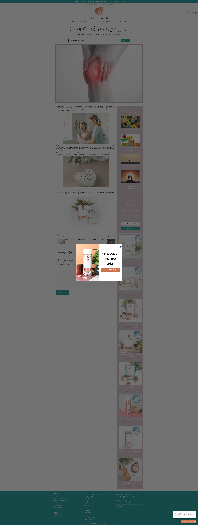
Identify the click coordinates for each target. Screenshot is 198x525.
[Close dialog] (120, 246)
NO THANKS (110, 273)
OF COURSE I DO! (110, 269)
